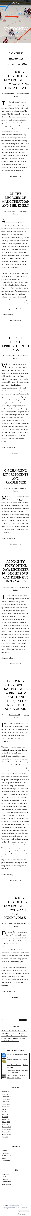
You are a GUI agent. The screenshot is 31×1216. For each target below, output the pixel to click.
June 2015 (5, 1111)
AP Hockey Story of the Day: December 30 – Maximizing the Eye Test (15, 80)
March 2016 (5, 1091)
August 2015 (5, 1106)
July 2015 (4, 1109)
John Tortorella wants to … (21, 1059)
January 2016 (5, 1094)
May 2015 (5, 1114)
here (20, 500)
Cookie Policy (6, 1208)
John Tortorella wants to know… (10, 1041)
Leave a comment (15, 176)
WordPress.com (6, 1184)
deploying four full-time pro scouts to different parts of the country (14, 111)
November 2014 (6, 1129)
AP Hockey (15, 28)
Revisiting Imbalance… (13, 1075)
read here (21, 529)
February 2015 (6, 1122)
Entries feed (5, 1179)
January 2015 (5, 1124)
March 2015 (5, 1119)
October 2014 (6, 1132)
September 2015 (6, 1104)
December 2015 (6, 1096)
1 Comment (15, 453)
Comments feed (6, 1181)
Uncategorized (6, 1160)
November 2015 (6, 1099)
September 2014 (6, 1134)
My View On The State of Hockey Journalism (14, 1031)
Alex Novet (10, 1054)
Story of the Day (6, 1155)
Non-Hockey (5, 1153)
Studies (4, 1158)
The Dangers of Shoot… (13, 1070)
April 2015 (5, 1117)
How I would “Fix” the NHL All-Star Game (13, 1033)
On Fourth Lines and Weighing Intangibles (13, 1038)
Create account (6, 1174)
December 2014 (6, 1127)
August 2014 (5, 1137)
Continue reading (8, 315)
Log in (4, 1176)
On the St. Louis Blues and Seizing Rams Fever (14, 1036)
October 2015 (6, 1101)
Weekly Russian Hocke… (14, 1065)
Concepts (15, 491)
